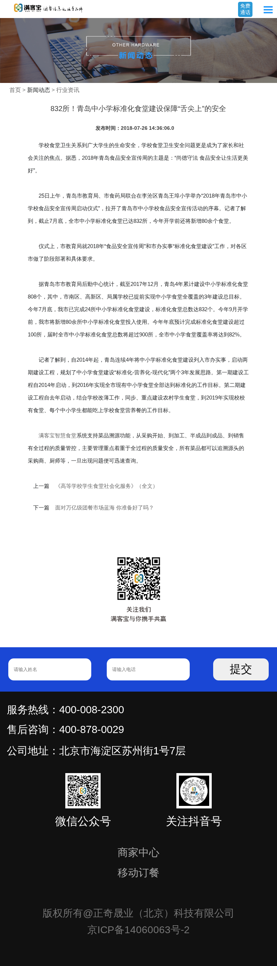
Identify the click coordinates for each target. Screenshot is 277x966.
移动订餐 (138, 872)
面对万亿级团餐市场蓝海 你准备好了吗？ (104, 508)
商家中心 (138, 852)
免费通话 (245, 9)
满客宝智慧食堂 (57, 435)
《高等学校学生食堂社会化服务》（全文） (106, 486)
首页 (15, 90)
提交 (241, 669)
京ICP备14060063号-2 (138, 929)
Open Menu (268, 10)
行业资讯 (67, 90)
